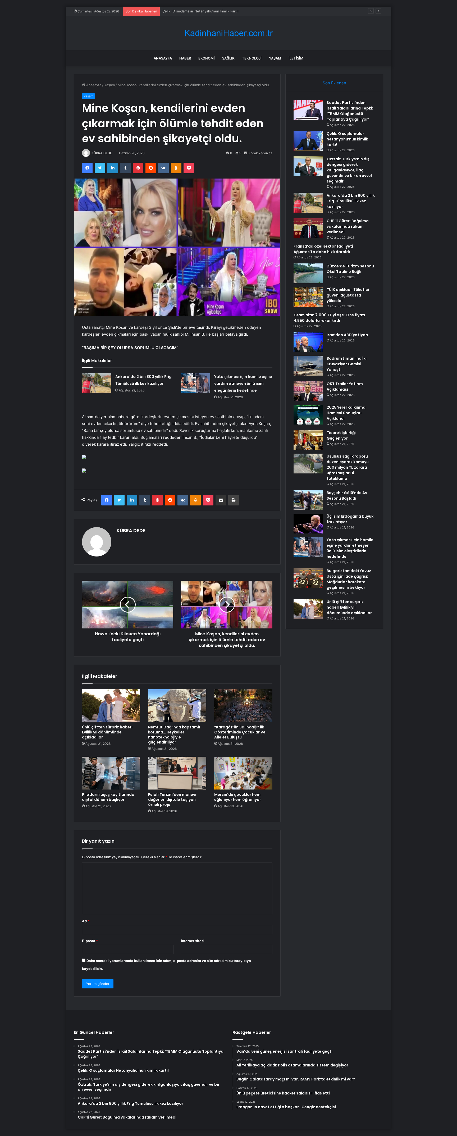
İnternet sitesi (192, 941)
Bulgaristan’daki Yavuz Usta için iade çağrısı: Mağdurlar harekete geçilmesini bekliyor (349, 579)
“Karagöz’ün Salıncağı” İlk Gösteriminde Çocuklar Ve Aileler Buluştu (240, 732)
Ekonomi (206, 58)
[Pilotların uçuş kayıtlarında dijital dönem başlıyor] (111, 773)
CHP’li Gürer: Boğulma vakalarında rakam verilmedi (348, 226)
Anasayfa (163, 58)
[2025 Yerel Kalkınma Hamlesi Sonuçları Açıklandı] (308, 415)
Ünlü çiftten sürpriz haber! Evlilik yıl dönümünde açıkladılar (107, 732)
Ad (85, 921)
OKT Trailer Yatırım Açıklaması (345, 386)
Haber (185, 58)
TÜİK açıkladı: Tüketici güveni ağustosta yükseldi (348, 295)
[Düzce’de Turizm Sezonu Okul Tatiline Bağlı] (308, 273)
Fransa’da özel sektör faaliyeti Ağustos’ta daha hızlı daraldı (323, 249)
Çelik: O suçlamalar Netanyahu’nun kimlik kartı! (347, 139)
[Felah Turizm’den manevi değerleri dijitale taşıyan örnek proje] (177, 773)
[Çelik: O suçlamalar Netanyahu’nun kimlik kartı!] (308, 141)
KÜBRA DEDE (102, 153)
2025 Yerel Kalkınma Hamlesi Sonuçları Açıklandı (346, 413)
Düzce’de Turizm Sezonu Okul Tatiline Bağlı (350, 268)
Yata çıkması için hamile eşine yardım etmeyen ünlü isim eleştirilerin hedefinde (243, 383)
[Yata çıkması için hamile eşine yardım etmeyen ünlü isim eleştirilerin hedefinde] (195, 383)
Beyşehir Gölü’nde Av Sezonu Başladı (347, 495)
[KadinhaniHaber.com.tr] (228, 33)
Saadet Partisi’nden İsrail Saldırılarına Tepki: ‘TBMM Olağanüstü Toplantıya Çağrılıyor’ (350, 111)
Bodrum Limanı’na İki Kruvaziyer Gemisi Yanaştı (347, 364)
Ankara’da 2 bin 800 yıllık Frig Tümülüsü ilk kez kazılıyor (351, 201)
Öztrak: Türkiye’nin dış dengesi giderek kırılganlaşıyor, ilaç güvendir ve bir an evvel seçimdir (237, 11)
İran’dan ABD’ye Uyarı (347, 334)
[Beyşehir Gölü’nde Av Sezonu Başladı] (308, 500)
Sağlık (228, 58)
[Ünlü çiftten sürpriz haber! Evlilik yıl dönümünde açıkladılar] (111, 705)
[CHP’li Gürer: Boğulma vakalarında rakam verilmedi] (308, 228)
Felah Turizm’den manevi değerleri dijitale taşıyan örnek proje (172, 799)
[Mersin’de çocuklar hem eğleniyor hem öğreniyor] (243, 773)
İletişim (296, 58)
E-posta (90, 941)
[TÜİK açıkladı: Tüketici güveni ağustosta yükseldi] (308, 297)
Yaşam (275, 58)
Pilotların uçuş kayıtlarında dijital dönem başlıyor (108, 797)
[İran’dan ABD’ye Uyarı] (308, 342)
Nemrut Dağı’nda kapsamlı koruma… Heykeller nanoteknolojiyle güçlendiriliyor (174, 734)
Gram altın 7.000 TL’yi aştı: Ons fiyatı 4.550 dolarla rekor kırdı (329, 317)
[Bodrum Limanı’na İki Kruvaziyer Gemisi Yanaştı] (308, 366)
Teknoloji (252, 58)
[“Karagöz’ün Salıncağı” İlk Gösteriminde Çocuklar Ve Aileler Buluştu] (243, 705)
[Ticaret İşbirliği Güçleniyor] (308, 440)
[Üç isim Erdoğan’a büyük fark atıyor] (308, 523)
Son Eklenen (334, 82)
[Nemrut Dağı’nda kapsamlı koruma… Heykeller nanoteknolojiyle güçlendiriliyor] (177, 705)
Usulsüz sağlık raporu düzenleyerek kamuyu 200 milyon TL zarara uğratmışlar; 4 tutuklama (348, 467)
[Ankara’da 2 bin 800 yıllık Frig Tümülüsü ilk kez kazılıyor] (96, 383)
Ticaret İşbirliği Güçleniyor (341, 435)
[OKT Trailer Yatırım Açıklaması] (308, 391)
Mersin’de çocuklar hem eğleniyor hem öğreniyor (237, 797)
